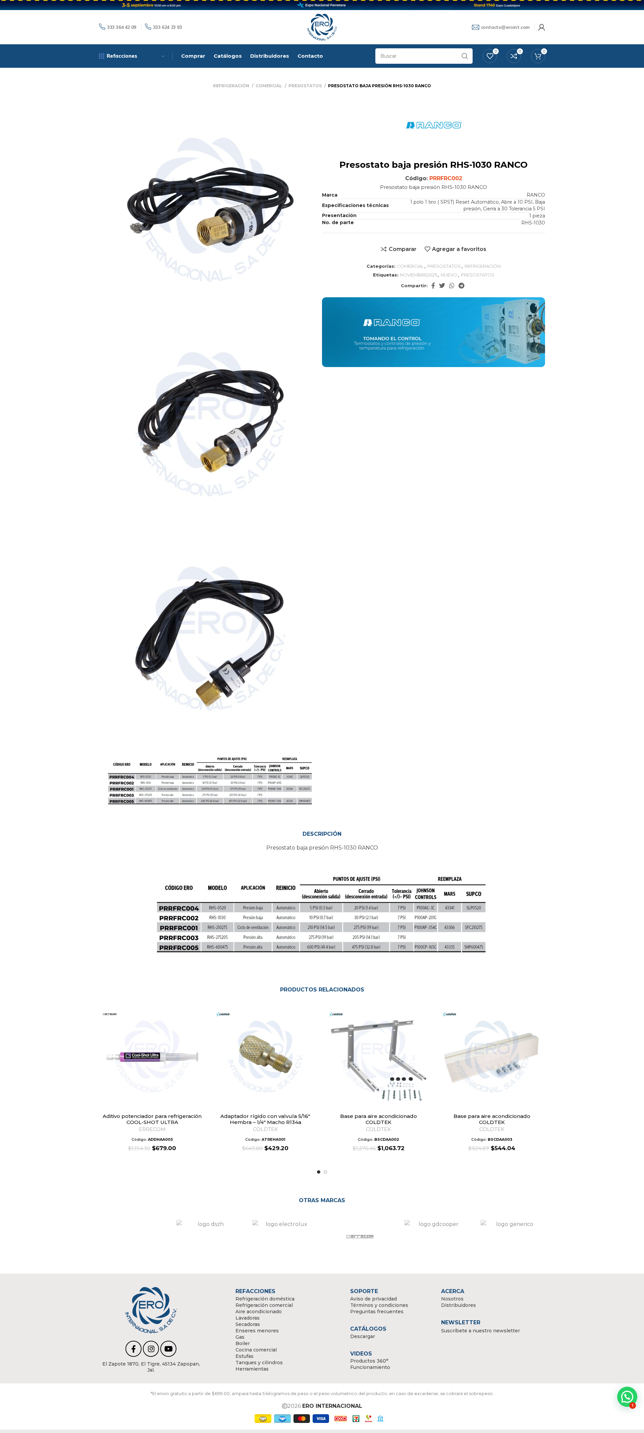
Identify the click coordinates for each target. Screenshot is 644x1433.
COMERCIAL (269, 85)
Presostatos (477, 274)
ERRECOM (152, 1129)
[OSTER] (437, 1236)
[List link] (151, 1367)
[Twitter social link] (442, 285)
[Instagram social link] (151, 1349)
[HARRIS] (133, 1236)
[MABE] (285, 1236)
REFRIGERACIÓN (231, 85)
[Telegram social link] (461, 285)
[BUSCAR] (465, 56)
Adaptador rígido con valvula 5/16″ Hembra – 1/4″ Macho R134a (265, 1119)
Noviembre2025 (418, 274)
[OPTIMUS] (361, 1236)
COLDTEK (265, 1129)
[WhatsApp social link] (452, 285)
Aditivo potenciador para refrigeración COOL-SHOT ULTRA (152, 1119)
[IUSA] (209, 1236)
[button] (200, 1029)
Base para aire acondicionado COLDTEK (378, 1119)
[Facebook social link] (433, 285)
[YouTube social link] (168, 1349)
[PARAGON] (513, 1236)
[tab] (322, 834)
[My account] (541, 27)
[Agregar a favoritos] (200, 1014)
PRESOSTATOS (305, 85)
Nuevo (449, 274)
